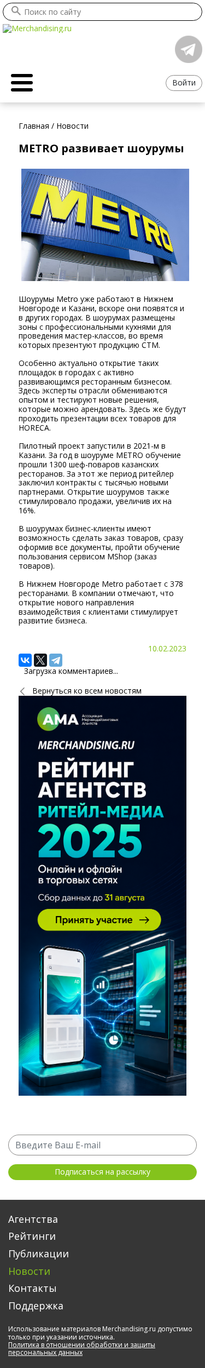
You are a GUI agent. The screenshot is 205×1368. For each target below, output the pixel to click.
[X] (40, 660)
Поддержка (35, 1305)
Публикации (38, 1253)
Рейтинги (32, 1236)
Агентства (33, 1219)
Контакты (32, 1288)
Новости (29, 1271)
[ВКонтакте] (25, 660)
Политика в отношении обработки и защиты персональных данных (81, 1348)
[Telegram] (55, 660)
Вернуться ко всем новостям (87, 690)
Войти (184, 82)
